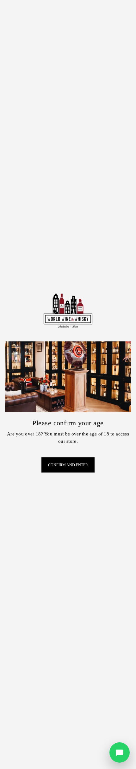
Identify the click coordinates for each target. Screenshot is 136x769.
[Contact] (119, 752)
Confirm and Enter (68, 465)
